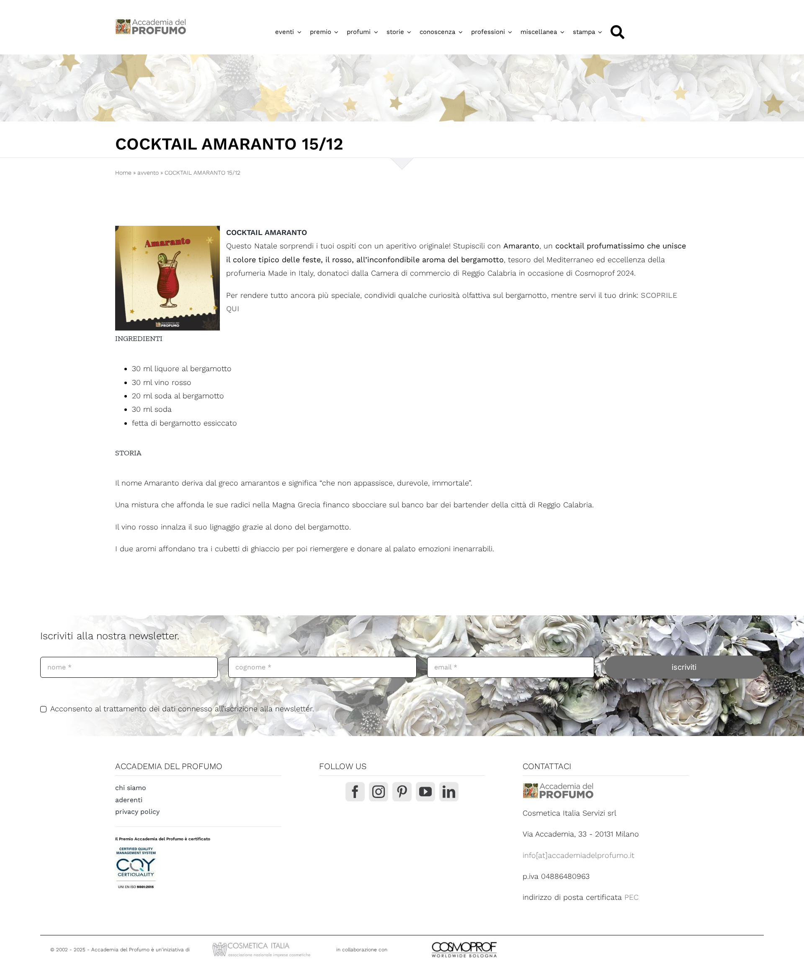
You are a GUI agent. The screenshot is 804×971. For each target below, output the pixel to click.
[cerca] (617, 32)
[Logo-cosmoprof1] (491, 941)
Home (123, 172)
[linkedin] (449, 791)
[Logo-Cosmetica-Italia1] (262, 943)
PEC (631, 897)
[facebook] (355, 791)
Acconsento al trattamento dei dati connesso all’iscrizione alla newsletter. (182, 708)
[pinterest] (402, 791)
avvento (148, 172)
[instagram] (378, 791)
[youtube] (425, 791)
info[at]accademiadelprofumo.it (578, 855)
